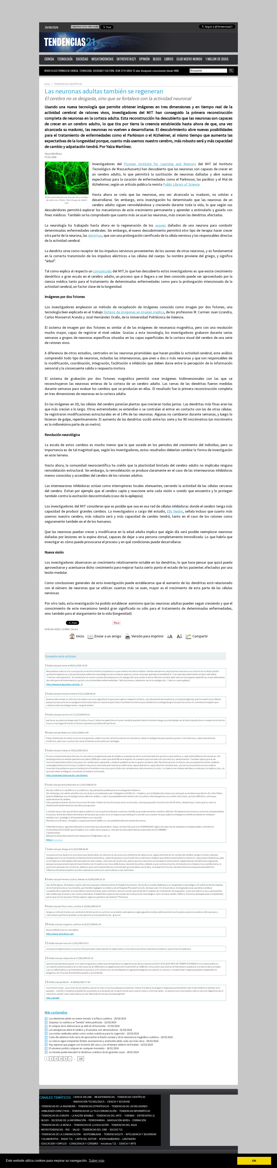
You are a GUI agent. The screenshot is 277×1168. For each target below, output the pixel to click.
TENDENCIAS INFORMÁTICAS (134, 1111)
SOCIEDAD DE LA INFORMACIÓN (68, 1120)
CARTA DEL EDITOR (86, 1139)
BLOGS (157, 59)
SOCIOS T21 (115, 1129)
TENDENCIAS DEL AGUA (124, 1125)
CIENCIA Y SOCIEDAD (118, 1101)
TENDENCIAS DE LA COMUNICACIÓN (61, 1134)
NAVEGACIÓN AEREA (118, 1120)
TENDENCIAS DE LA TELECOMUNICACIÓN (94, 1111)
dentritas (95, 235)
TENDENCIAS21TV (113, 1134)
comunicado (102, 271)
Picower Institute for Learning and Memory (160, 164)
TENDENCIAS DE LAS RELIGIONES (129, 1106)
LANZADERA (129, 1139)
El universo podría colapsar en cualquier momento (76, 1048)
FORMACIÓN (139, 1120)
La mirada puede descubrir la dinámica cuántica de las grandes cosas (86, 1052)
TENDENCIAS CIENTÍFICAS (68, 84)
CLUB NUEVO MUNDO (189, 59)
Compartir (200, 636)
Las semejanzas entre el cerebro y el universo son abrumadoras (83, 1030)
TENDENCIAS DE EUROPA (55, 1115)
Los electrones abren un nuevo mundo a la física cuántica (80, 1018)
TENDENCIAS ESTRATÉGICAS (93, 1106)
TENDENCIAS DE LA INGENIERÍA (58, 1106)
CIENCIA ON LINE (82, 1097)
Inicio (47, 84)
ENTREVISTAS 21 (145, 1115)
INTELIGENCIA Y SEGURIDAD (140, 1134)
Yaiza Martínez (53, 153)
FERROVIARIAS (96, 1120)
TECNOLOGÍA (65, 59)
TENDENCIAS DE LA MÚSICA (56, 1125)
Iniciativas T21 (108, 1143)
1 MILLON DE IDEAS (216, 59)
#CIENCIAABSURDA (109, 1139)
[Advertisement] (138, 11)
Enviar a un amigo (107, 636)
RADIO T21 (66, 1139)
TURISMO (129, 1115)
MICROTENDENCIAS (52, 1129)
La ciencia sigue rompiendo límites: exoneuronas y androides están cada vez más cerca (96, 1041)
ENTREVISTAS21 (126, 59)
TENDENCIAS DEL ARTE (109, 1115)
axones (160, 225)
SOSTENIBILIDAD (92, 1134)
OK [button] (254, 1160)
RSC (67, 1129)
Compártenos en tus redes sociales (85, 27)
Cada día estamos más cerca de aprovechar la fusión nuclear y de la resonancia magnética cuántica (103, 1037)
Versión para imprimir (147, 636)
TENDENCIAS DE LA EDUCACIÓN (91, 1125)
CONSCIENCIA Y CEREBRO (83, 1143)
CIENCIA (49, 59)
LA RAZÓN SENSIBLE (82, 1115)
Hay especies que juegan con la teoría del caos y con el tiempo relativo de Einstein (93, 1044)
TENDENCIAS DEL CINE (94, 1129)
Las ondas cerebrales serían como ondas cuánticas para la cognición (86, 1033)
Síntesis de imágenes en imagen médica (134, 312)
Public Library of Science (181, 184)
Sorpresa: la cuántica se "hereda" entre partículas (75, 1022)
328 (81, 1058)
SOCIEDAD (82, 59)
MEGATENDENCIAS (102, 59)
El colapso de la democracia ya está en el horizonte (76, 1026)
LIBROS (168, 59)
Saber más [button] (96, 1160)
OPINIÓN (144, 59)
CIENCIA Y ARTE (127, 1143)
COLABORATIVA (49, 1139)
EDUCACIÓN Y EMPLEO (54, 1143)
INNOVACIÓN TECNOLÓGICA (88, 1101)
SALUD (76, 1129)
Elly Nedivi (175, 511)
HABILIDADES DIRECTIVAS (55, 1111)
